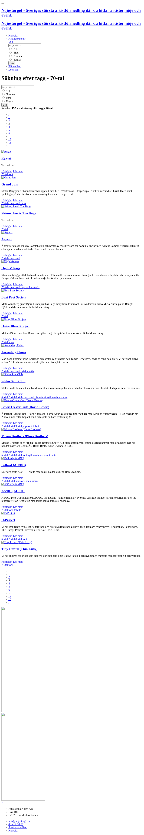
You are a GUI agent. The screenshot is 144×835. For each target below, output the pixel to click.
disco (38, 397)
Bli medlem (14, 66)
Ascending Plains (13, 352)
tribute (36, 426)
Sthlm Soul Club (13, 381)
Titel (15, 52)
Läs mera (18, 171)
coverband (14, 203)
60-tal (4, 397)
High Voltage (10, 268)
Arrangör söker (16, 38)
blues (11, 342)
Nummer (18, 56)
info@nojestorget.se (19, 821)
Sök (10, 41)
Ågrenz (6, 239)
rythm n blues (55, 397)
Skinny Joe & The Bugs (18, 213)
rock (10, 174)
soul (65, 397)
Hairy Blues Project (15, 326)
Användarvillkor (17, 827)
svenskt (35, 287)
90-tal (18, 426)
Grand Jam (9, 184)
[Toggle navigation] (2, 3)
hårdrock (20, 481)
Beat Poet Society (13, 297)
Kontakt (12, 35)
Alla (15, 49)
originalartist (27, 371)
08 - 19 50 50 (15, 824)
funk (44, 397)
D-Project (8, 520)
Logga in (13, 69)
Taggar (17, 59)
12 (9, 139)
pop (23, 287)
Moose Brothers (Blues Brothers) (24, 436)
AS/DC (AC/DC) (13, 491)
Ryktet (6, 158)
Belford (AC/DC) (13, 465)
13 (9, 142)
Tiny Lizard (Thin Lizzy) (19, 549)
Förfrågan (6, 171)
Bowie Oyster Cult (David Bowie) (25, 407)
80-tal (18, 397)
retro (23, 203)
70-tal (4, 174)
